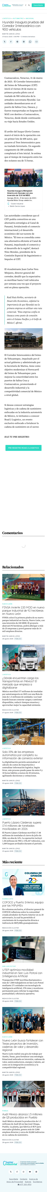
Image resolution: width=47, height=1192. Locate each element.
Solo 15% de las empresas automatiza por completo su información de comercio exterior (22, 755)
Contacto (23, 1179)
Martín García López (11, 34)
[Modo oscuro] (26, 5)
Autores (28, 1182)
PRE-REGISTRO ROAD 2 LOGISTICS (23, 448)
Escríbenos (37, 1182)
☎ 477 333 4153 (24, 1184)
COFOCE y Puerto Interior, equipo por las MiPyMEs (22, 904)
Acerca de (33, 1179)
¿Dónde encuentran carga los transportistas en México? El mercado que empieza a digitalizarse (20, 682)
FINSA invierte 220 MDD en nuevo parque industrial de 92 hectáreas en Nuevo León (23, 610)
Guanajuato (7, 899)
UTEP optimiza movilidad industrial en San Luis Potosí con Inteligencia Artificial (22, 973)
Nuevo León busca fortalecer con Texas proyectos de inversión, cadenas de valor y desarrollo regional (22, 1045)
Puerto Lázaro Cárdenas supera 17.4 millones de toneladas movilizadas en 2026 (21, 826)
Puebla (5, 1111)
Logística (6, 18)
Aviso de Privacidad (15, 1182)
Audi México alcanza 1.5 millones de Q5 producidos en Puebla (22, 1116)
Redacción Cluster (10, 710)
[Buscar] (29, 5)
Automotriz (18, 18)
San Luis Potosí (9, 966)
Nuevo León (7, 604)
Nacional (30, 18)
